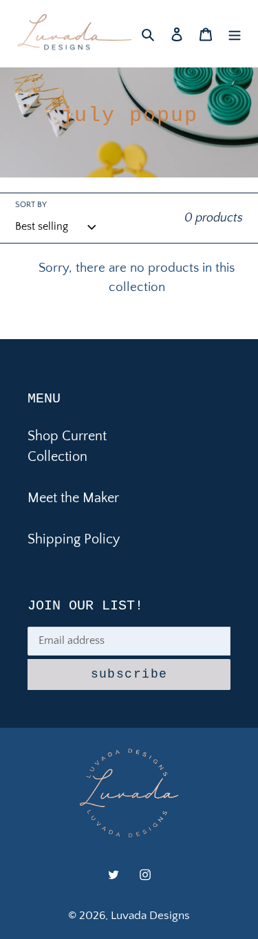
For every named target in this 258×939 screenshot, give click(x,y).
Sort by (31, 204)
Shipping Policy (74, 539)
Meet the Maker (73, 498)
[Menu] (234, 34)
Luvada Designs (150, 915)
